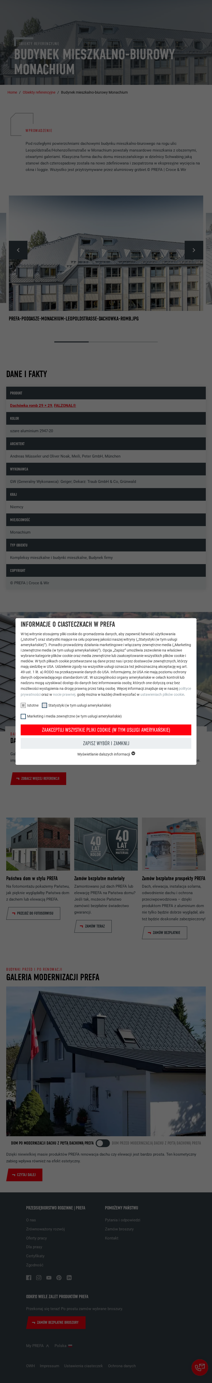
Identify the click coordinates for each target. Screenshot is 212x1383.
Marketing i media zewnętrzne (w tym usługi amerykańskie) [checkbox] (74, 716)
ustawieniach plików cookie (162, 694)
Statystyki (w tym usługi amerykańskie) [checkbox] (79, 705)
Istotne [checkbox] (33, 705)
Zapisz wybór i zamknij (106, 743)
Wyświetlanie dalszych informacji (104, 754)
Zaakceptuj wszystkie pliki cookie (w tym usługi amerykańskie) (106, 730)
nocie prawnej (64, 694)
